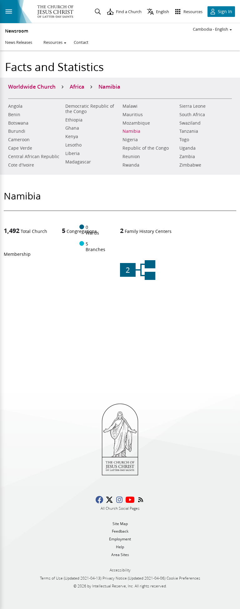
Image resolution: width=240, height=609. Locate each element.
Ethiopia (73, 120)
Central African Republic (33, 156)
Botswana (18, 123)
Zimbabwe (190, 165)
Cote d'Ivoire (21, 165)
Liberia (72, 153)
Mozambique (136, 123)
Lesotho (73, 145)
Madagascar (78, 162)
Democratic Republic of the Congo (89, 109)
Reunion (131, 156)
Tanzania (188, 131)
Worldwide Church (32, 86)
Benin (14, 114)
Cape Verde (20, 148)
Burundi (16, 131)
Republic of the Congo (145, 148)
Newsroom (16, 31)
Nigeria (130, 140)
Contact (81, 42)
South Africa (192, 114)
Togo (184, 140)
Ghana (72, 128)
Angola (15, 106)
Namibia (131, 131)
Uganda (187, 148)
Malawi (130, 106)
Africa (77, 86)
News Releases (18, 42)
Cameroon (19, 140)
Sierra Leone (192, 106)
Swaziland (190, 123)
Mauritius (132, 114)
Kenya (71, 136)
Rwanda (130, 165)
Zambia (187, 156)
